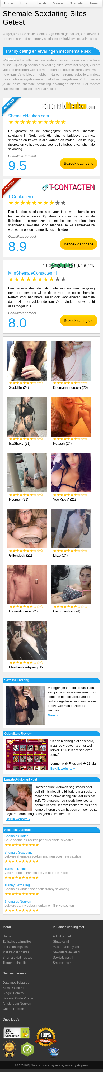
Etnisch (20, 3)
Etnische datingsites (17, 942)
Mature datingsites (16, 952)
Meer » (53, 715)
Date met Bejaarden (17, 982)
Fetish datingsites (15, 947)
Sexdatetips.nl (63, 957)
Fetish (37, 3)
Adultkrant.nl (62, 936)
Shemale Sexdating (42, 857)
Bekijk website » (62, 768)
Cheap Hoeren (13, 1009)
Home (4, 3)
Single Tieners (13, 993)
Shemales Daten (38, 840)
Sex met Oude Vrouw (18, 998)
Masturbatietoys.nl (66, 947)
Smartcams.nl (62, 963)
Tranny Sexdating (36, 889)
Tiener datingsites (15, 963)
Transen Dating (36, 873)
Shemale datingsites (17, 957)
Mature (53, 3)
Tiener (90, 3)
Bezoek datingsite (78, 163)
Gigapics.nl (61, 942)
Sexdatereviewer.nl (66, 952)
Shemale (70, 3)
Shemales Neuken (39, 906)
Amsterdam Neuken (17, 1004)
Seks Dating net (14, 988)
